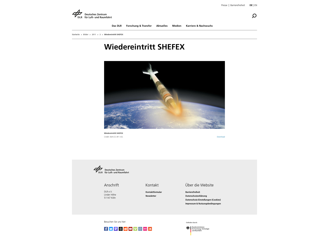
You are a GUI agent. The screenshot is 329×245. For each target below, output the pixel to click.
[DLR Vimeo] (135, 229)
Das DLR (117, 25)
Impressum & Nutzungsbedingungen (203, 203)
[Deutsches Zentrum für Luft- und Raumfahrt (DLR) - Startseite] (93, 15)
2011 (94, 34)
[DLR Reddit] (125, 229)
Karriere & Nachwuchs (199, 25)
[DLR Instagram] (140, 229)
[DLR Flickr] (145, 229)
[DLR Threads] (121, 229)
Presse (224, 5)
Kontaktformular (154, 192)
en (255, 5)
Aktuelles (162, 25)
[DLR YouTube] (130, 229)
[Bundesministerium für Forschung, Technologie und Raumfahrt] (200, 237)
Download (221, 137)
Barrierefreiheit (237, 5)
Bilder (85, 34)
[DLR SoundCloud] (150, 229)
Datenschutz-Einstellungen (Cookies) (203, 199)
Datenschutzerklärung (196, 195)
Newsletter (151, 195)
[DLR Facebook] (106, 229)
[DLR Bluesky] (111, 229)
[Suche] (254, 15)
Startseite (76, 34)
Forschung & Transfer (139, 25)
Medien (176, 25)
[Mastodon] (116, 229)
